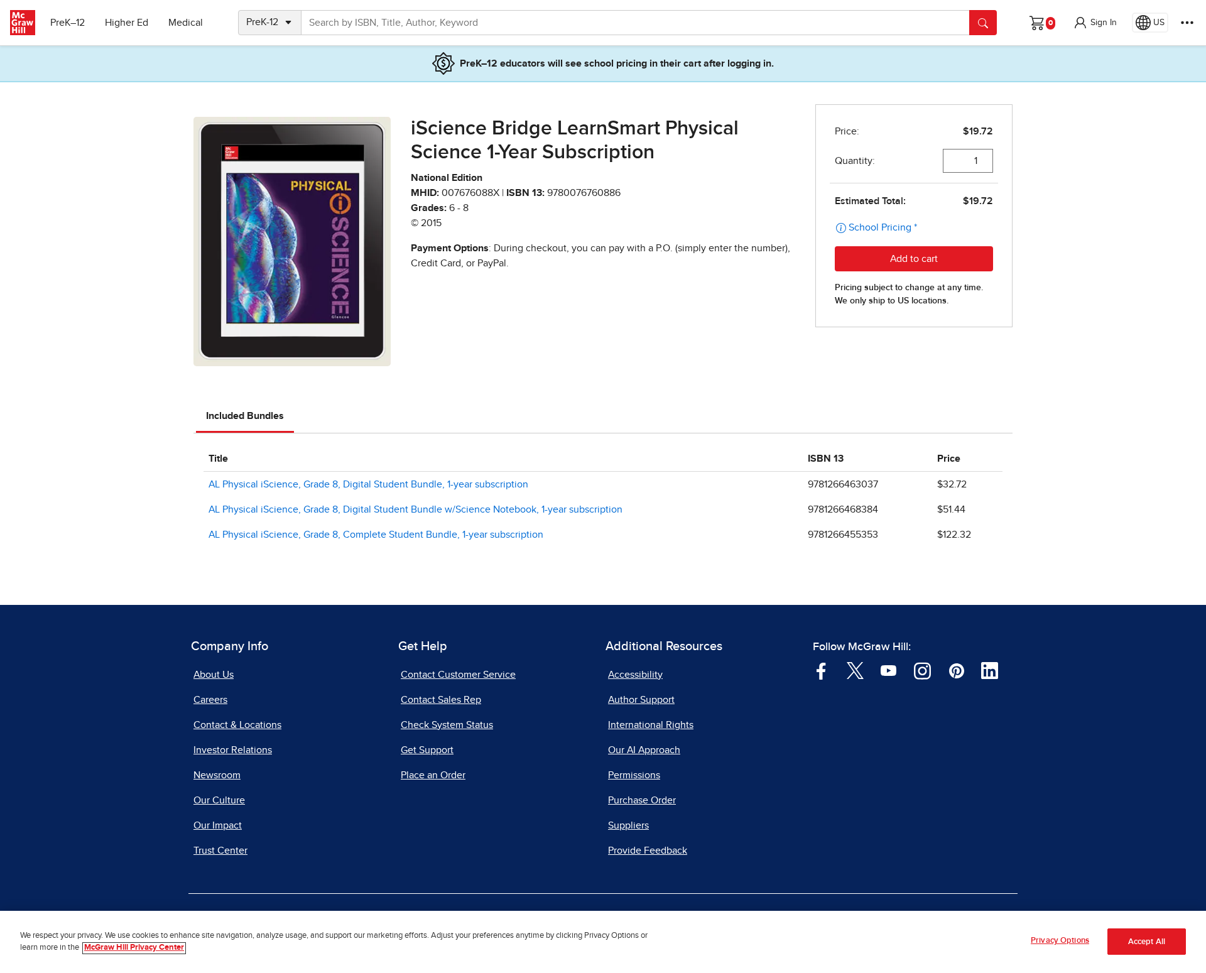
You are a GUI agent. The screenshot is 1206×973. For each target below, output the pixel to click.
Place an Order (433, 775)
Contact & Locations (237, 725)
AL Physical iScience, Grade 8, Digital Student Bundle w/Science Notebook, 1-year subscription (415, 509)
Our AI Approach (644, 750)
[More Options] (1187, 22)
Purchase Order (642, 800)
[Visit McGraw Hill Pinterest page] (956, 670)
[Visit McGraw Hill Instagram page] (922, 670)
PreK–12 (67, 23)
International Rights (650, 725)
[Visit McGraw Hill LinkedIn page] (989, 670)
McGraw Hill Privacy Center (134, 948)
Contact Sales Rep (441, 700)
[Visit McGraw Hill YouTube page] (888, 670)
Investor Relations (232, 750)
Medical (185, 23)
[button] (1095, 22)
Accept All (1146, 942)
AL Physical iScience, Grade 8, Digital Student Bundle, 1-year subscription (368, 484)
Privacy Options (1060, 941)
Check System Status (447, 725)
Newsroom (217, 775)
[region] (603, 942)
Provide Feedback (647, 850)
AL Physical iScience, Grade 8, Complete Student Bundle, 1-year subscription (376, 535)
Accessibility (635, 675)
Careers (210, 700)
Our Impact (217, 825)
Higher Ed (126, 23)
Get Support (427, 750)
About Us (213, 675)
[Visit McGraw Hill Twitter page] (855, 670)
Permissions (634, 775)
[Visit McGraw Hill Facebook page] (821, 670)
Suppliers (628, 825)
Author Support (641, 700)
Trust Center (220, 850)
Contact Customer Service (458, 675)
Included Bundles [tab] (245, 416)
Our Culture (219, 800)
